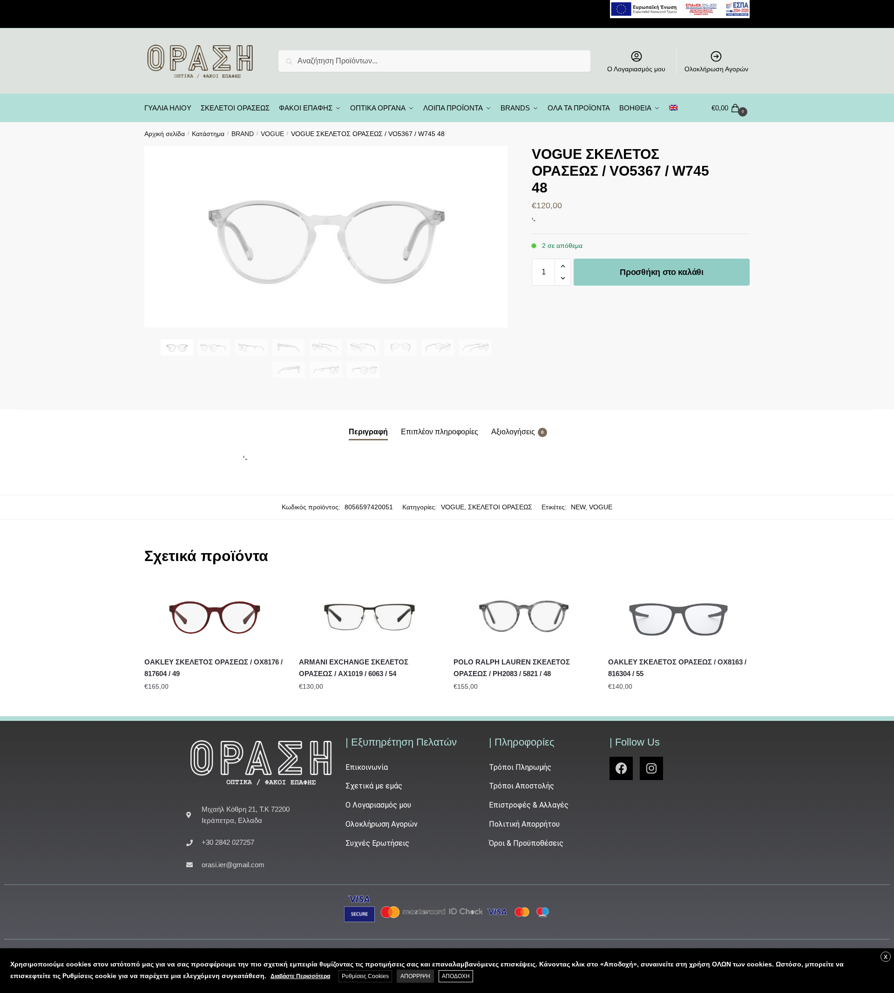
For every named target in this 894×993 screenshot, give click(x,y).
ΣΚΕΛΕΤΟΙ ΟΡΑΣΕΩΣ (500, 507)
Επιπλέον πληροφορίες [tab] (439, 432)
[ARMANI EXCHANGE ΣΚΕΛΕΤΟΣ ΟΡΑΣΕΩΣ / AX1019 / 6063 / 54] (369, 615)
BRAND (242, 133)
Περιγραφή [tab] (368, 432)
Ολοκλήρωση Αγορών (716, 69)
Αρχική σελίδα (164, 133)
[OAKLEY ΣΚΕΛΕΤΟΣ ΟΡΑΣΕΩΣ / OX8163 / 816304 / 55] (678, 615)
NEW (578, 507)
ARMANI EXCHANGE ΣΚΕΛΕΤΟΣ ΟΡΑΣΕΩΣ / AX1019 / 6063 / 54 (353, 667)
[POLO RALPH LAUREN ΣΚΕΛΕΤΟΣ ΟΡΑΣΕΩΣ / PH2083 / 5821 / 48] (524, 615)
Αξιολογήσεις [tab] (513, 432)
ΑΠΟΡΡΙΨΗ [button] (415, 976)
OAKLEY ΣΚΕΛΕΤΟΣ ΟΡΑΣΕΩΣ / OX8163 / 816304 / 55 (677, 667)
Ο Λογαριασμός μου (636, 69)
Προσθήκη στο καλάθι (661, 272)
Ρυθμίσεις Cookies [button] (365, 976)
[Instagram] (651, 768)
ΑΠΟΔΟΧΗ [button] (456, 976)
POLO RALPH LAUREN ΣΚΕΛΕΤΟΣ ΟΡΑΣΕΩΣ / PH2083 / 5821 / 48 (512, 667)
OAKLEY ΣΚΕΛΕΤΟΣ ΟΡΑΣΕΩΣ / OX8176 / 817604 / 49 (213, 667)
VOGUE (272, 133)
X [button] (885, 957)
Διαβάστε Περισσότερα (300, 976)
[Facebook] (621, 768)
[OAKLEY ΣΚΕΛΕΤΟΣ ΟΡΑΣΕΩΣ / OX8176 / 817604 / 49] (214, 615)
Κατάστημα (208, 133)
